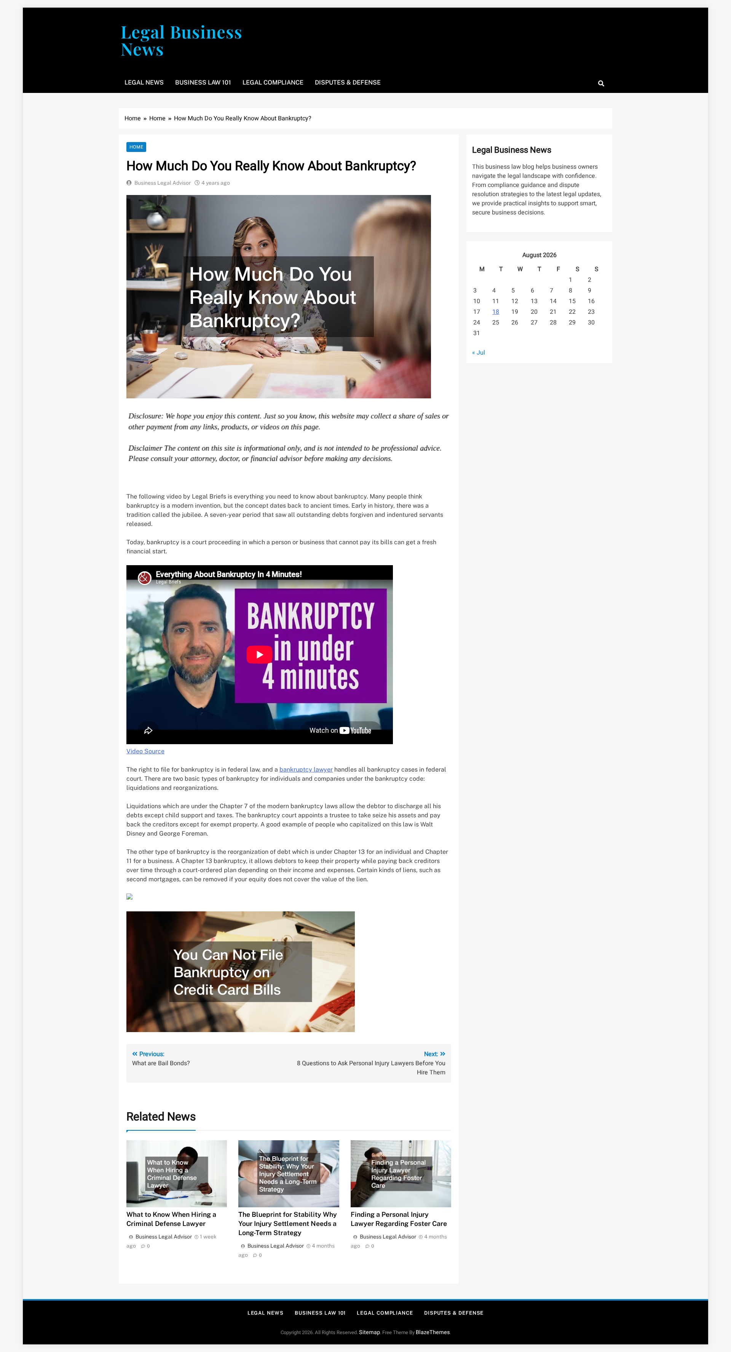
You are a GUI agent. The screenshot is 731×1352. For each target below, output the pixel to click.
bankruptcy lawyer (306, 769)
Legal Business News (182, 40)
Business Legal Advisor (162, 183)
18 (495, 311)
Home (136, 147)
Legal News (144, 82)
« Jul (478, 352)
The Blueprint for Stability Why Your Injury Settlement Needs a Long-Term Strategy (287, 1223)
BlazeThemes (433, 1332)
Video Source (145, 751)
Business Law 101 (203, 82)
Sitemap (369, 1332)
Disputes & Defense (348, 82)
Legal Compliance (273, 82)
